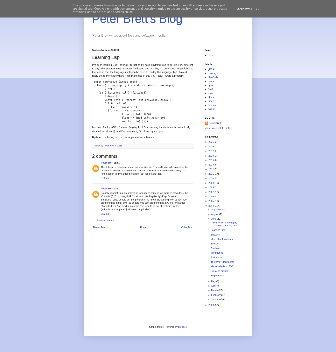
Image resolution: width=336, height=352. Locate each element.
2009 (211, 183)
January (215, 299)
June (214, 218)
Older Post (186, 227)
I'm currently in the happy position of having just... (224, 224)
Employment (217, 275)
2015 (211, 160)
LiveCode (213, 77)
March (214, 290)
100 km (215, 243)
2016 (211, 155)
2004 (211, 205)
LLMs (211, 97)
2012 (211, 169)
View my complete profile (218, 128)
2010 (211, 178)
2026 (211, 142)
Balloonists (216, 257)
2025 (211, 146)
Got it (260, 8)
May (213, 281)
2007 (211, 192)
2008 (211, 187)
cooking (212, 73)
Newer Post (99, 227)
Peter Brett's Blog (137, 18)
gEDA (211, 69)
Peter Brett (107, 162)
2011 (211, 173)
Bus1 (210, 89)
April (214, 286)
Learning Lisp (218, 230)
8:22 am (105, 214)
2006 (211, 196)
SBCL (142, 131)
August (215, 214)
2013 (211, 164)
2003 (211, 305)
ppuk (210, 85)
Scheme (212, 105)
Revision (215, 248)
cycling (211, 109)
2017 (211, 151)
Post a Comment (106, 220)
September (217, 209)
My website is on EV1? (223, 266)
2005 (211, 201)
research (212, 81)
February (216, 295)
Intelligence (217, 252)
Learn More (244, 8)
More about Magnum (222, 239)
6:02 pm (105, 178)
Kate (210, 93)
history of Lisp (115, 137)
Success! (215, 234)
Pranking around (219, 271)
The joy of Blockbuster (222, 262)
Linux (211, 101)
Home (143, 227)
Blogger (182, 327)
